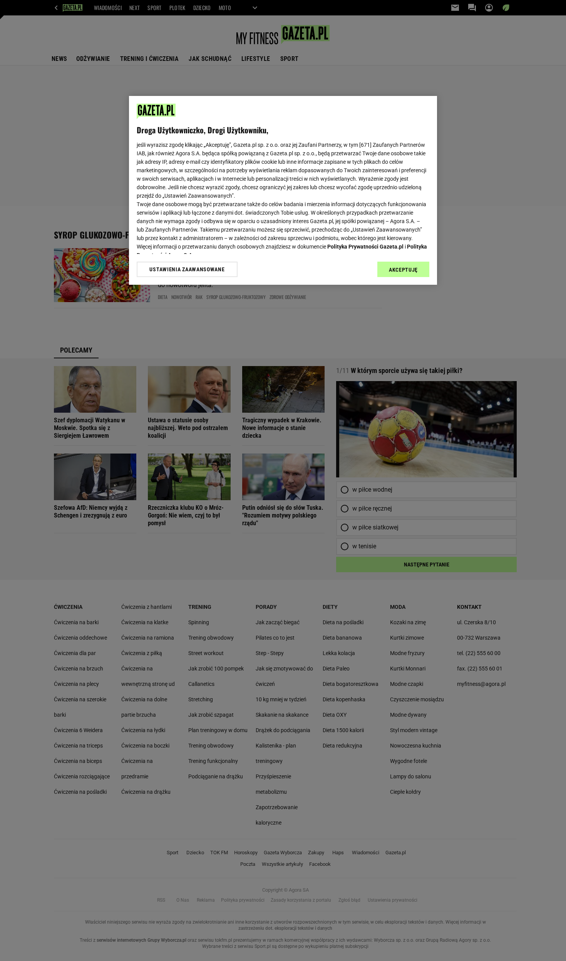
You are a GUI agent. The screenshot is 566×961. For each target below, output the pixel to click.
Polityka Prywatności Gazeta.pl (365, 247)
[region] (283, 190)
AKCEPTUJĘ (403, 270)
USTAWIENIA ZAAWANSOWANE (186, 269)
